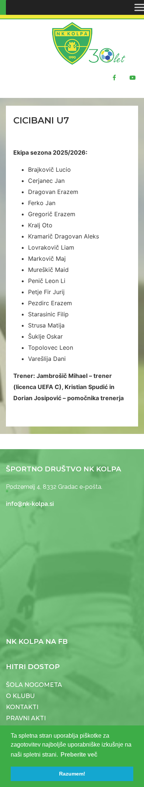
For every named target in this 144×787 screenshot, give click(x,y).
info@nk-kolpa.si (30, 503)
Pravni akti (26, 718)
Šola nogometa (34, 684)
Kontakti (22, 707)
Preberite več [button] (79, 754)
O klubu (20, 695)
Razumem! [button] (72, 774)
